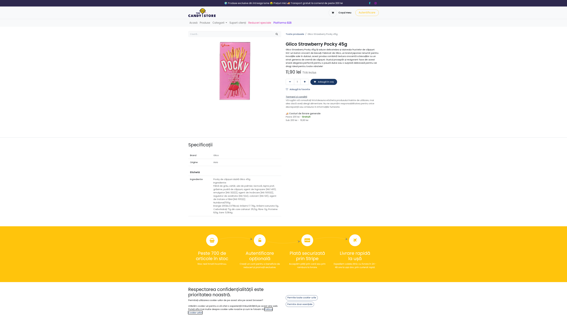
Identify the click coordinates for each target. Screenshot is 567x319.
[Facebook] (369, 3)
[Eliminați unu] (290, 82)
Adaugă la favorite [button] (300, 89)
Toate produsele (295, 34)
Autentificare (367, 12)
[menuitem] (193, 23)
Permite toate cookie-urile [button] (301, 297)
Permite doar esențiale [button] (299, 304)
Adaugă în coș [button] (325, 81)
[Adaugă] (304, 82)
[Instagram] (375, 3)
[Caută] (276, 34)
